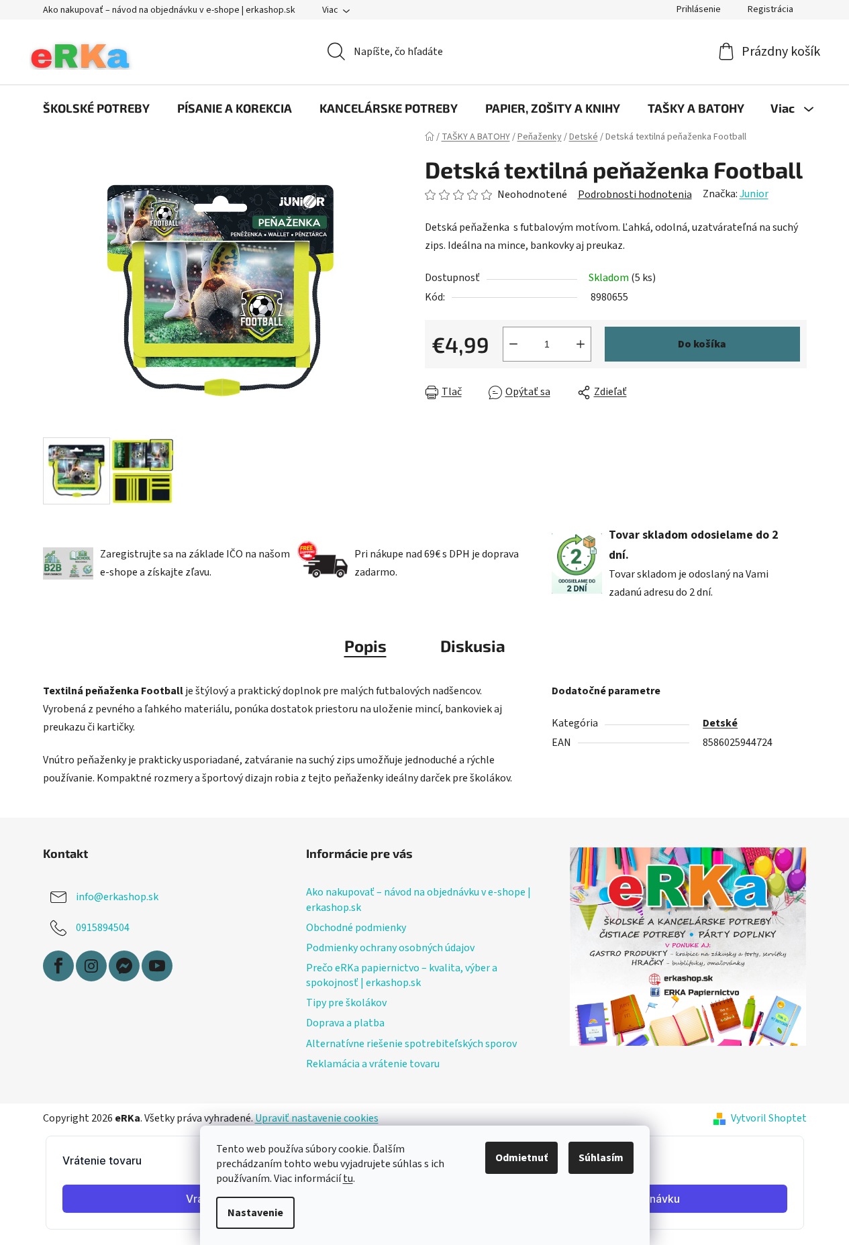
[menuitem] (96, 108)
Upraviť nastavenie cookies (317, 1118)
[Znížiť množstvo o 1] (513, 344)
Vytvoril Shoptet (769, 1118)
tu (348, 1178)
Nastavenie (255, 1212)
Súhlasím (601, 1157)
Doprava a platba (345, 1023)
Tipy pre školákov (346, 1002)
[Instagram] (91, 966)
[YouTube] (157, 966)
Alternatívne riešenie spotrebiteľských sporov (411, 1043)
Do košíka (702, 344)
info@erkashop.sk (117, 896)
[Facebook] (58, 966)
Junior (754, 193)
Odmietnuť (521, 1157)
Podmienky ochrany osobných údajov (390, 947)
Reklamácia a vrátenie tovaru (373, 1064)
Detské (720, 723)
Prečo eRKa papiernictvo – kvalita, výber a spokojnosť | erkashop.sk (401, 975)
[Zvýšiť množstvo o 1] (580, 344)
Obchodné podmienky (356, 927)
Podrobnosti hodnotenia (635, 194)
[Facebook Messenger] (124, 966)
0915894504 (103, 927)
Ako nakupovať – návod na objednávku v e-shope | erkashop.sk (169, 10)
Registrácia (770, 9)
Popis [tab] (365, 645)
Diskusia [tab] (472, 645)
